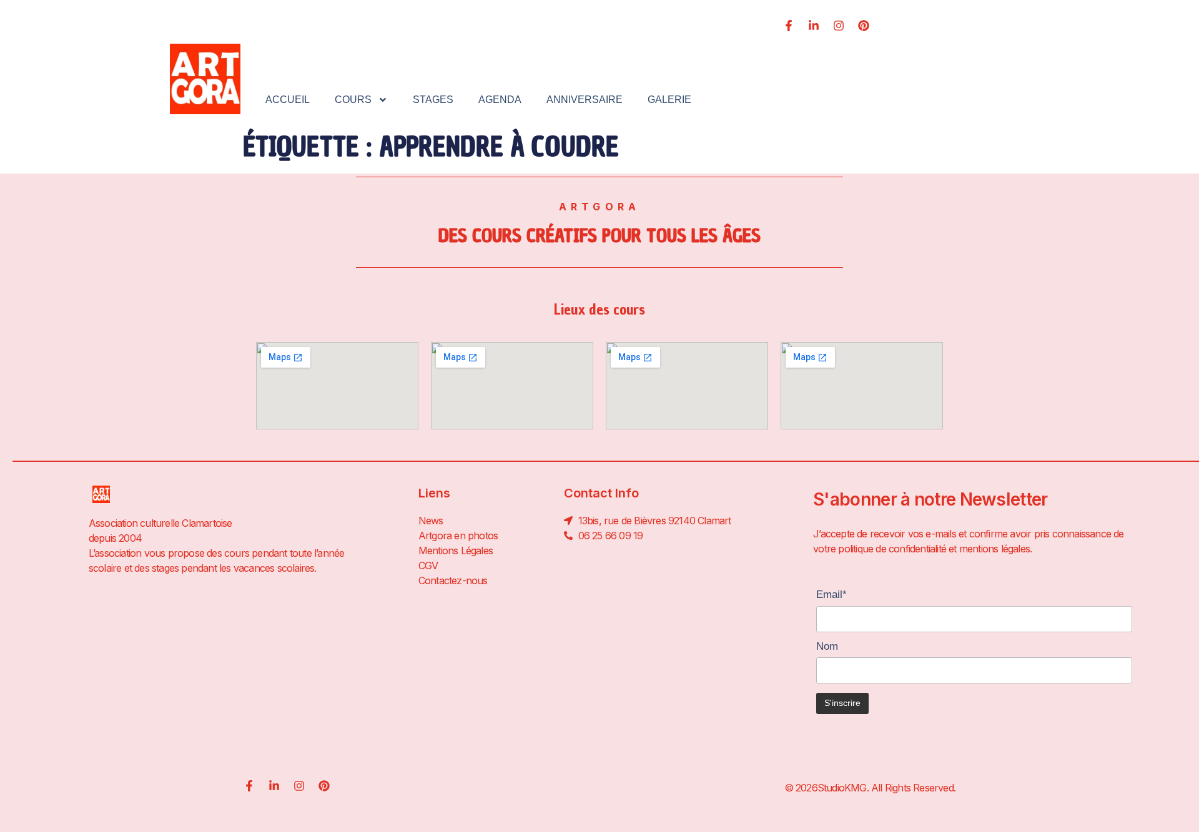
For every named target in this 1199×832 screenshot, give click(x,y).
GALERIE (669, 99)
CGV (428, 565)
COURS (353, 99)
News (430, 520)
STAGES (433, 99)
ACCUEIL (287, 99)
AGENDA (499, 99)
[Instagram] (838, 25)
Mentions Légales (455, 550)
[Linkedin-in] (813, 25)
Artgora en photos (458, 535)
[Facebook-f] (788, 25)
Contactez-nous (453, 580)
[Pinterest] (863, 25)
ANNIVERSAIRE (584, 99)
